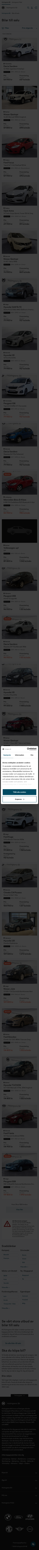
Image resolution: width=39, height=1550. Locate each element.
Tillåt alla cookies (19, 792)
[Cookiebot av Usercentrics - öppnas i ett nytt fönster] (28, 749)
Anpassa (18, 799)
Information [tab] (19, 755)
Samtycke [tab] (7, 755)
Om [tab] (32, 755)
